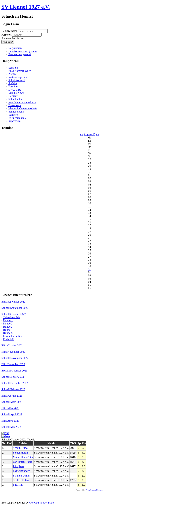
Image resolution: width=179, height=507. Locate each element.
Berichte (13, 95)
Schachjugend (16, 111)
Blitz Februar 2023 (11, 395)
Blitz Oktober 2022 (12, 345)
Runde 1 (8, 320)
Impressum (14, 120)
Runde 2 (8, 323)
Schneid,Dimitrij (22, 475)
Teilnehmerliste (11, 317)
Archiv (12, 73)
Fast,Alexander (21, 470)
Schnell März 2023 (11, 401)
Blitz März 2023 (10, 408)
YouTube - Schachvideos (22, 102)
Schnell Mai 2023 (11, 426)
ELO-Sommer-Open (19, 70)
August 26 (89, 134)
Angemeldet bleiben (12, 38)
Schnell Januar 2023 (12, 376)
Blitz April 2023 (10, 420)
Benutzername (9, 30)
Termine (12, 86)
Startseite (13, 67)
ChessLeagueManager (94, 490)
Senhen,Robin (21, 480)
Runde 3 (8, 326)
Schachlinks (15, 99)
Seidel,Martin (20, 452)
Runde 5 (8, 332)
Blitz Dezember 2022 (13, 364)
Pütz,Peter (18, 466)
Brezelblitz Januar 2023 (14, 370)
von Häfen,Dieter (22, 461)
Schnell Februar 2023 (13, 389)
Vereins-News (16, 92)
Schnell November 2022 (14, 358)
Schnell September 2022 (14, 307)
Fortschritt (8, 339)
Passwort (6, 34)
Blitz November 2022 (13, 351)
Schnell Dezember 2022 (14, 383)
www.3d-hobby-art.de (41, 502)
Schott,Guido (20, 447)
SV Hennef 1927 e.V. (25, 7)
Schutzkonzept (16, 80)
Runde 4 (8, 329)
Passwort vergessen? (19, 54)
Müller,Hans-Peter (23, 457)
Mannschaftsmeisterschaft (22, 108)
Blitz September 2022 (13, 301)
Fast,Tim (18, 484)
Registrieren (15, 48)
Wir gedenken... (17, 117)
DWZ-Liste (14, 89)
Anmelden (8, 42)
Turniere (13, 114)
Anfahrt (12, 83)
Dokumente (14, 105)
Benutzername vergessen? (22, 51)
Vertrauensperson (17, 77)
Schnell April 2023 (11, 414)
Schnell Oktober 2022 (13, 314)
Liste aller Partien (12, 336)
